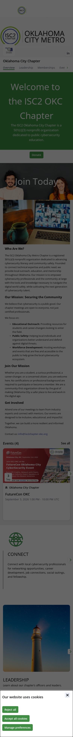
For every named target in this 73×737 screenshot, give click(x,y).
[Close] (67, 695)
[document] (36, 713)
